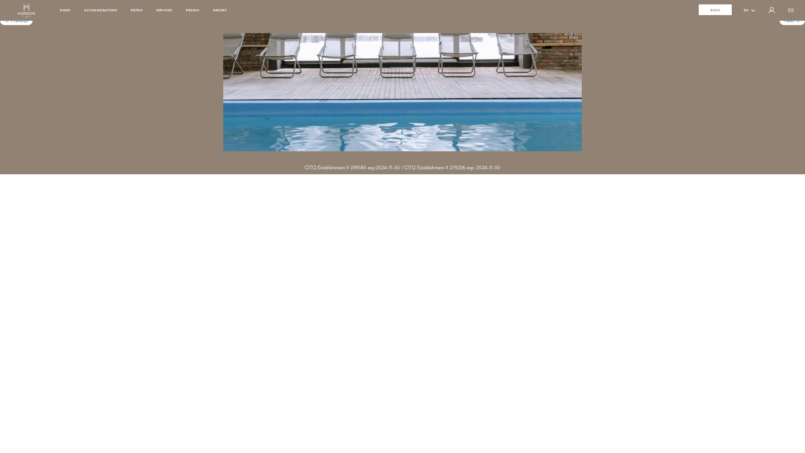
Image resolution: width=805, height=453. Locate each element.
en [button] (746, 10)
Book (715, 10)
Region (192, 10)
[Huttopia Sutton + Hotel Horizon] (402, 92)
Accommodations (100, 10)
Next (792, 20)
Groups (219, 10)
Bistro (136, 10)
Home (65, 10)
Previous (16, 20)
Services (164, 10)
